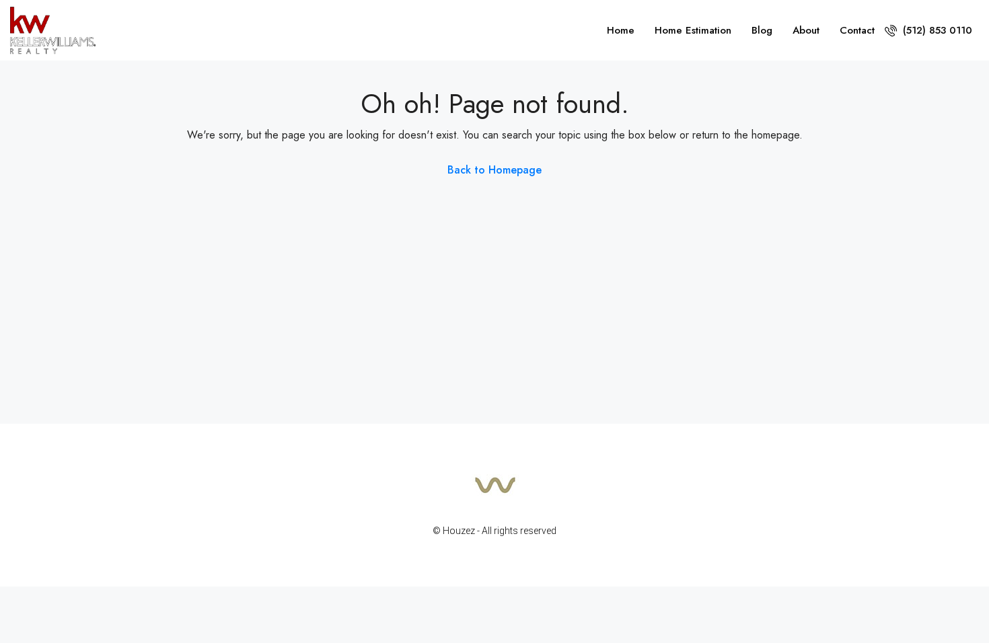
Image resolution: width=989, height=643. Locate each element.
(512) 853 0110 (936, 30)
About (806, 30)
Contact (857, 30)
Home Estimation (693, 30)
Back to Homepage (494, 170)
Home (620, 30)
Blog (762, 30)
